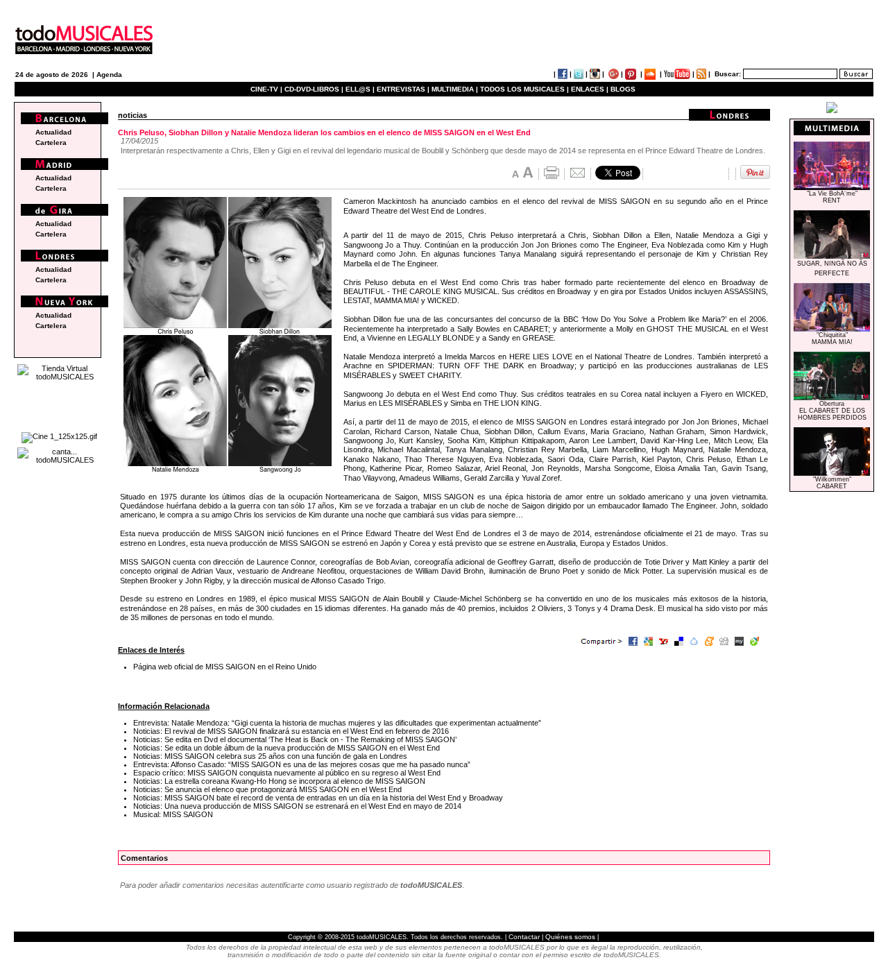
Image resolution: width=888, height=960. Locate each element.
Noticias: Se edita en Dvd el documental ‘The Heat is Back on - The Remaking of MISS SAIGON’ (294, 739)
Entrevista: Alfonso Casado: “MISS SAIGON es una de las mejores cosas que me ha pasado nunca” (301, 764)
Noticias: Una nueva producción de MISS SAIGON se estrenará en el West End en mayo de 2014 (297, 806)
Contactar (524, 937)
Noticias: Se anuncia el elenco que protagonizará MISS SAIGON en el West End (267, 789)
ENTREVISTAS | (403, 89)
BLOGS (622, 89)
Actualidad (53, 132)
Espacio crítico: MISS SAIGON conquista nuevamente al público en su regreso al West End (287, 773)
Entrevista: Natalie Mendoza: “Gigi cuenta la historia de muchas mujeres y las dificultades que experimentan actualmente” (337, 723)
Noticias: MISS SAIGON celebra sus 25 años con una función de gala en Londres (270, 756)
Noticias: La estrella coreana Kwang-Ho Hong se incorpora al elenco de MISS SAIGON (279, 781)
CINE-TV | (267, 89)
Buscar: (728, 74)
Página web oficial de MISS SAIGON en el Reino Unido (224, 666)
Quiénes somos (570, 937)
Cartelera (51, 142)
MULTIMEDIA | (455, 89)
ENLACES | (589, 89)
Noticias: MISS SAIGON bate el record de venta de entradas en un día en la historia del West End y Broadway (318, 798)
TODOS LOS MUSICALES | (524, 89)
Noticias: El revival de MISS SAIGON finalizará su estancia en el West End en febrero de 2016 (291, 731)
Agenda (109, 74)
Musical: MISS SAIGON (173, 814)
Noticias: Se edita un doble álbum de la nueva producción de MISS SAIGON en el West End (286, 748)
